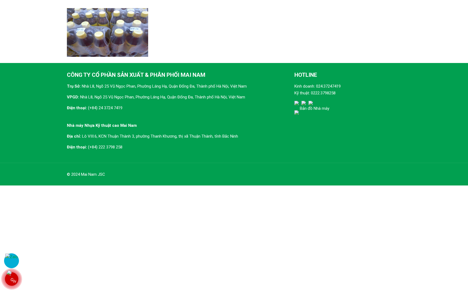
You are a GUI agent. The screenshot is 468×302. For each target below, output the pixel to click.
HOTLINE (305, 75)
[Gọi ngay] (11, 279)
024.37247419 (328, 86)
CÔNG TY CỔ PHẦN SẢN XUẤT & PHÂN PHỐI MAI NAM (136, 75)
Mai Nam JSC (93, 174)
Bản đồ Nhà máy (314, 108)
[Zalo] (11, 260)
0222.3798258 (323, 93)
